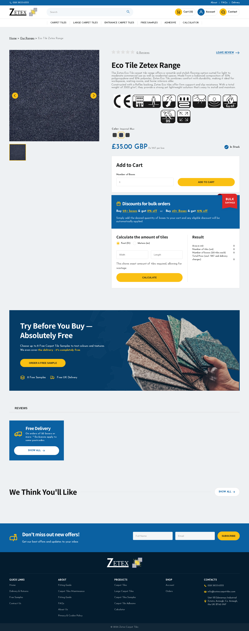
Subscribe (228, 536)
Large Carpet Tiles (85, 22)
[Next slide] (93, 96)
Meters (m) (144, 243)
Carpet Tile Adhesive (125, 603)
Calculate (149, 277)
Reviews (21, 408)
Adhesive (170, 22)
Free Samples (149, 22)
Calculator (191, 22)
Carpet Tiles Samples (125, 597)
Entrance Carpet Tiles (119, 22)
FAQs (61, 603)
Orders (169, 591)
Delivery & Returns (18, 591)
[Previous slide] (15, 96)
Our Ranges (27, 38)
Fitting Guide (64, 585)
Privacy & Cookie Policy (70, 615)
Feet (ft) (125, 243)
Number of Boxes (125, 174)
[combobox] (90, 12)
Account (170, 585)
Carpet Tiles (58, 22)
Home (13, 38)
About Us (63, 609)
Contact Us (15, 603)
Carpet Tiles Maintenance (71, 591)
